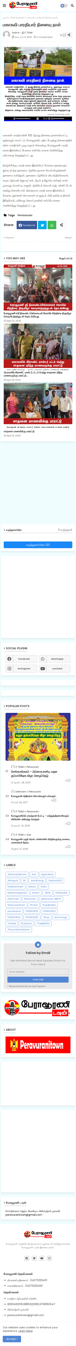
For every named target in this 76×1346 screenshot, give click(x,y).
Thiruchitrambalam (19, 929)
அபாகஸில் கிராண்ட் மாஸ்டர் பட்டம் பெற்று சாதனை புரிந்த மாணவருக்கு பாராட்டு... (33, 374)
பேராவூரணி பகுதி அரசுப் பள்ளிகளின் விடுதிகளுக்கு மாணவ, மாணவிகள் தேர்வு (40, 841)
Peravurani (17, 17)
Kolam (36, 892)
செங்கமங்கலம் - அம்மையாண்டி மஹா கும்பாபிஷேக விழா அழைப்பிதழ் (34, 774)
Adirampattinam (17, 874)
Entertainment (15, 886)
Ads (34, 874)
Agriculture (47, 874)
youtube (57, 668)
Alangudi (13, 880)
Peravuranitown (16, 905)
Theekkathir (43, 923)
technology (60, 917)
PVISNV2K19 (32, 911)
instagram (24, 668)
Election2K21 (55, 880)
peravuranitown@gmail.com (25, 1315)
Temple (12, 923)
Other (48, 892)
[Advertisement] (38, 484)
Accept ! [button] (11, 1339)
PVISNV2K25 (31, 917)
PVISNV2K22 (49, 911)
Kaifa (44, 886)
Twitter (42, 225)
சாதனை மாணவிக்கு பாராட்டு (19, 431)
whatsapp (57, 658)
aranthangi (37, 880)
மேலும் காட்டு (65, 258)
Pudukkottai (49, 905)
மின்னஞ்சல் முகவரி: (18, 1309)
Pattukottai (62, 892)
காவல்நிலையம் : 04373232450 (25, 1286)
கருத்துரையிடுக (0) (38, 545)
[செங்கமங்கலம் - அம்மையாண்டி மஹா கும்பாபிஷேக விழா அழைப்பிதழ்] (38, 737)
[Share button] (61, 225)
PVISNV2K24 (14, 917)
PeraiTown (13, 898)
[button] (72, 5)
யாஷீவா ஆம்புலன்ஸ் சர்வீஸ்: (22, 1298)
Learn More (25, 1331)
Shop (46, 917)
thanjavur (26, 923)
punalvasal (14, 911)
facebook (24, 658)
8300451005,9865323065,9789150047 (31, 1304)
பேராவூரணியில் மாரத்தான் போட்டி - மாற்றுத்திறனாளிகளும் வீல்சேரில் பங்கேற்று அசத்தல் (40, 817)
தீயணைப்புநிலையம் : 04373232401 (27, 1280)
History (32, 886)
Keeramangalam (17, 892)
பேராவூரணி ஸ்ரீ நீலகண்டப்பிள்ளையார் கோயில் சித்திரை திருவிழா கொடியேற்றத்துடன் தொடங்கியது (37, 315)
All (24, 880)
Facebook (29, 225)
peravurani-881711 (51, 898)
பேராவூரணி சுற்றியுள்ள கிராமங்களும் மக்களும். (33, 796)
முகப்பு (6, 17)
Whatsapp (52, 225)
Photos (34, 905)
